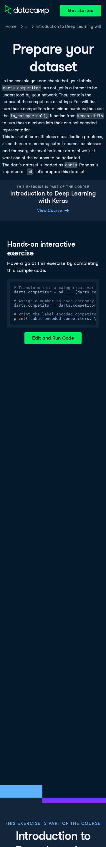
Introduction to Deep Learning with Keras (68, 26)
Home (10, 26)
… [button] (26, 26)
